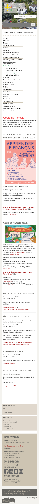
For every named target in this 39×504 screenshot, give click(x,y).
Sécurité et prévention (10, 94)
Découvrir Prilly (27, 491)
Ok (16, 16)
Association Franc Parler (13, 351)
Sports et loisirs (8, 104)
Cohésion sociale (8, 45)
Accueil (6, 32)
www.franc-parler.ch (9, 363)
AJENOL (6, 38)
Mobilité (5, 87)
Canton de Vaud (14, 254)
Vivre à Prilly (12, 32)
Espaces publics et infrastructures (9, 62)
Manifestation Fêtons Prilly (12, 80)
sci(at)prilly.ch (11, 214)
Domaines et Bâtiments (11, 55)
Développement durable (11, 52)
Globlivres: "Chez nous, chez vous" (17, 370)
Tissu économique (9, 106)
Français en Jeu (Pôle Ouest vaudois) (19, 293)
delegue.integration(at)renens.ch (12, 285)
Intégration (19, 32)
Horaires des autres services (13, 446)
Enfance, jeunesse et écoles (12, 60)
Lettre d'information (11, 68)
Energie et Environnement (11, 57)
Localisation (6, 269)
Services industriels (9, 99)
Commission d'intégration (13, 70)
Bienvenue (6, 43)
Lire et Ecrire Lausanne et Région (17, 316)
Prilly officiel (17, 491)
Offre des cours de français (11, 409)
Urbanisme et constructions (12, 108)
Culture (5, 48)
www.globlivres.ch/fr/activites (12, 386)
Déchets (6, 50)
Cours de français (11, 73)
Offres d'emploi (18, 493)
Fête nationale (8, 82)
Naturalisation (7, 89)
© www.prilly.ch (32, 497)
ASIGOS (6, 40)
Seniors (5, 96)
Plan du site (8, 493)
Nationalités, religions (12, 75)
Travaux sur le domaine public (13, 111)
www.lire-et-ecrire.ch (9, 342)
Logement (6, 77)
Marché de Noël (8, 84)
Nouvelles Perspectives (18, 252)
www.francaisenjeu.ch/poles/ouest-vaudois (16, 309)
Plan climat (6, 92)
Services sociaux (8, 101)
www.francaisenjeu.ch (9, 307)
